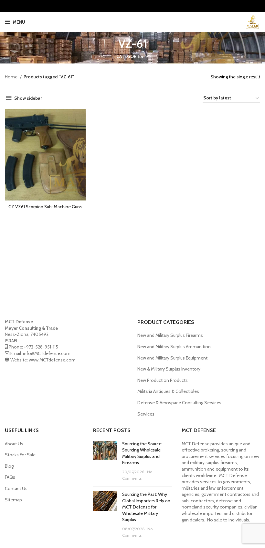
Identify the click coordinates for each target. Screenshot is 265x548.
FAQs (10, 477)
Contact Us (16, 488)
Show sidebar (28, 98)
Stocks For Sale (20, 455)
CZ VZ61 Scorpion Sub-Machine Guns (45, 207)
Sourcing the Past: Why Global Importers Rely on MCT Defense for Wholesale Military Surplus (146, 506)
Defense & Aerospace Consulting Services (179, 402)
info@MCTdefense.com (46, 353)
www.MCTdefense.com (52, 360)
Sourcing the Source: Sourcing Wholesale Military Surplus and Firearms (142, 453)
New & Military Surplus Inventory (168, 369)
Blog (9, 466)
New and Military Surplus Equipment (172, 358)
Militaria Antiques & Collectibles (168, 391)
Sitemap (13, 500)
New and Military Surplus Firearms (170, 335)
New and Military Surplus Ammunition (174, 346)
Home (11, 77)
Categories (129, 56)
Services (145, 414)
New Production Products (162, 380)
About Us (14, 444)
